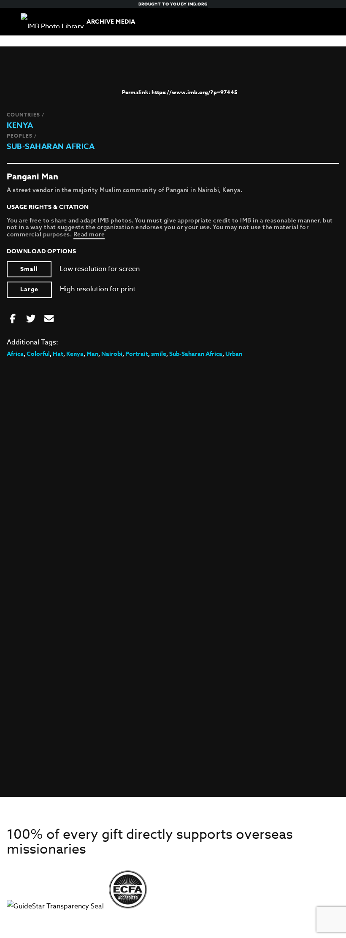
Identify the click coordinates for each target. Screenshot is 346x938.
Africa (15, 354)
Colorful (38, 354)
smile (158, 354)
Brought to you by (173, 4)
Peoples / (22, 135)
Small (29, 269)
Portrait (136, 354)
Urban (233, 354)
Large (29, 289)
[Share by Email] (49, 319)
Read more (89, 234)
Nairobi (111, 354)
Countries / (26, 114)
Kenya (20, 125)
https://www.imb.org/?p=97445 (194, 92)
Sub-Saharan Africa (51, 146)
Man (92, 354)
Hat (58, 354)
